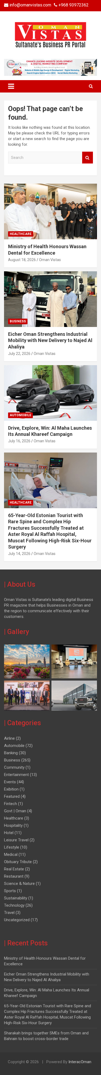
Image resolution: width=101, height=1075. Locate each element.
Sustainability (15, 898)
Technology (14, 905)
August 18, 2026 (22, 260)
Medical (11, 854)
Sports (10, 890)
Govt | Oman (15, 811)
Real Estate (14, 869)
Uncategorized (17, 919)
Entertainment (16, 774)
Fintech (10, 803)
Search (87, 158)
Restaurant (13, 876)
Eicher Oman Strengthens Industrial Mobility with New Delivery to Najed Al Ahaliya (50, 340)
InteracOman (79, 1061)
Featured (12, 796)
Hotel (8, 832)
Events (10, 781)
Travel (9, 912)
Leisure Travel (16, 840)
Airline (9, 738)
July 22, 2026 (19, 353)
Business (18, 321)
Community (14, 767)
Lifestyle (11, 847)
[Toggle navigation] (11, 86)
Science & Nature (19, 883)
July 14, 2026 (19, 553)
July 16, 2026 (19, 441)
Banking (11, 752)
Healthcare (21, 234)
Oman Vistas (50, 260)
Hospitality (13, 825)
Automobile (20, 415)
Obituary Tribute (18, 861)
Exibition (11, 789)
